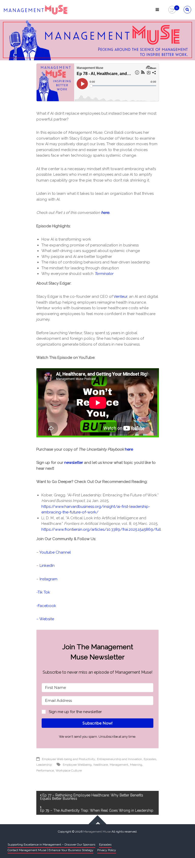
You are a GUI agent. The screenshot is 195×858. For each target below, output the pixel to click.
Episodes (150, 759)
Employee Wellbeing (77, 764)
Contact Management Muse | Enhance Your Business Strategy (50, 850)
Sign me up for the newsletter (75, 711)
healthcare (100, 764)
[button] (98, 712)
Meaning (136, 764)
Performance (45, 770)
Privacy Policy (106, 850)
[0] (172, 10)
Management (119, 764)
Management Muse (97, 831)
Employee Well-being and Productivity (68, 759)
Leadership (44, 764)
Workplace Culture (69, 770)
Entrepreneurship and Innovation (119, 759)
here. (105, 212)
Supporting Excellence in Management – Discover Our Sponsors (51, 844)
